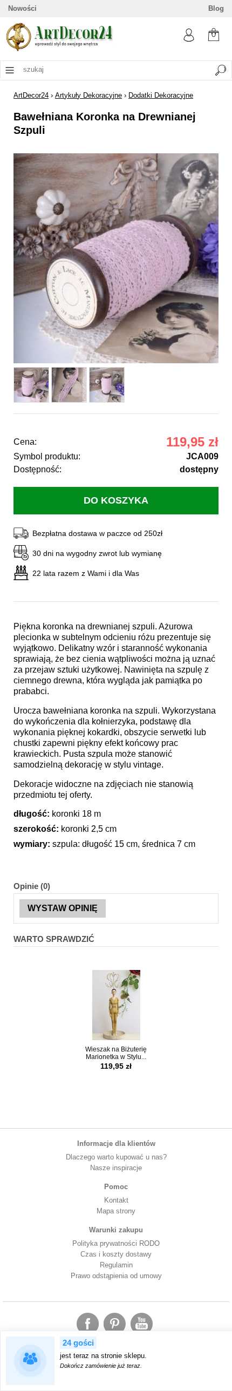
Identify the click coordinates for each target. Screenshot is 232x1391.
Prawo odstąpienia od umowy (116, 1276)
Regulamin (116, 1265)
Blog (216, 8)
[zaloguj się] (188, 39)
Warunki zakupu (116, 1230)
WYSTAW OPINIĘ (63, 908)
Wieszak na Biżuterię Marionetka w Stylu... (116, 1053)
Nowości (22, 8)
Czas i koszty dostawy (116, 1254)
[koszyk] (214, 33)
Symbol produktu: (46, 456)
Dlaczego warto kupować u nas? (116, 1157)
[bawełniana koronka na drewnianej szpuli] (116, 361)
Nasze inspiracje (116, 1168)
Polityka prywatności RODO (116, 1243)
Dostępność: (37, 469)
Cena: (25, 441)
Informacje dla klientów (116, 1143)
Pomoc (116, 1187)
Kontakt (116, 1200)
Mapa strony (116, 1211)
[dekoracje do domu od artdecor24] (59, 49)
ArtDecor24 (31, 95)
